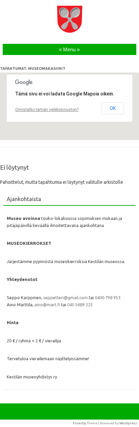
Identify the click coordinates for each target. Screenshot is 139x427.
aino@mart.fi (47, 304)
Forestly (79, 423)
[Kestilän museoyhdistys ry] (69, 31)
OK (113, 108)
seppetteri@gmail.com (65, 297)
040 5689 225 (80, 304)
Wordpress (128, 423)
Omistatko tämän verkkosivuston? (47, 109)
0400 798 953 (107, 297)
